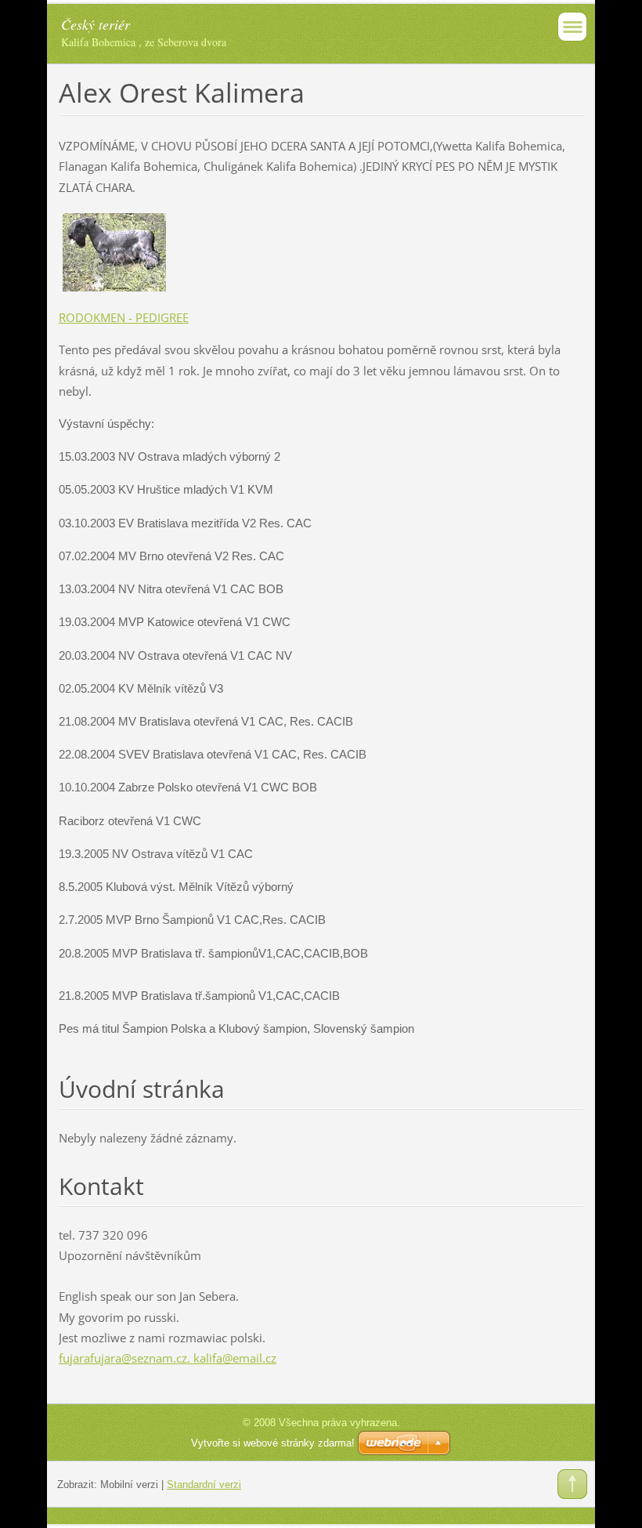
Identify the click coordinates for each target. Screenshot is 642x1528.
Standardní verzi (204, 1484)
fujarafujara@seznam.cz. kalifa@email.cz (167, 1358)
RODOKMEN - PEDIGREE (124, 317)
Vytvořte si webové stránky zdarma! (273, 1443)
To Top (572, 1484)
